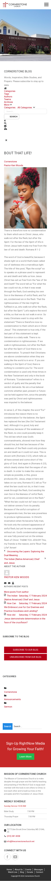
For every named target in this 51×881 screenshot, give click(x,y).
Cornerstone (10, 161)
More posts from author (16, 591)
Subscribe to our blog (25, 649)
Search (13, 116)
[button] (25, 104)
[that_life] (25, 197)
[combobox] (28, 726)
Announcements (12, 699)
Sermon (8, 706)
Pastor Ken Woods (13, 165)
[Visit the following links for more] (7, 857)
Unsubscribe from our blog (25, 657)
